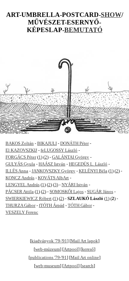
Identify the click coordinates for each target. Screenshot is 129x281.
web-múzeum (47, 249)
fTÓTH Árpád (51, 205)
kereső (88, 249)
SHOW (111, 14)
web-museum (47, 265)
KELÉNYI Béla (93, 170)
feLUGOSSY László (59, 150)
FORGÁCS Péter (21, 157)
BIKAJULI (47, 143)
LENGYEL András (23, 184)
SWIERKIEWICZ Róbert (29, 198)
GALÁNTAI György (70, 157)
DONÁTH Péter (74, 143)
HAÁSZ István (52, 164)
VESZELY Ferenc (22, 212)
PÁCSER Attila (20, 191)
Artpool (71, 249)
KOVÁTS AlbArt (53, 177)
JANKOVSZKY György (53, 170)
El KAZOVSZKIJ (21, 150)
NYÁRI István (75, 184)
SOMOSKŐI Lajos (67, 191)
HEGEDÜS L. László (88, 164)
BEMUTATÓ (83, 29)
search (88, 265)
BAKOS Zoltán (20, 143)
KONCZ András (20, 177)
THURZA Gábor (20, 205)
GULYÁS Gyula (20, 164)
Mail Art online (85, 257)
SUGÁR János (100, 191)
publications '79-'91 (48, 257)
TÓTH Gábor (80, 205)
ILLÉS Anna (17, 170)
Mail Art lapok (84, 240)
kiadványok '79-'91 (49, 240)
